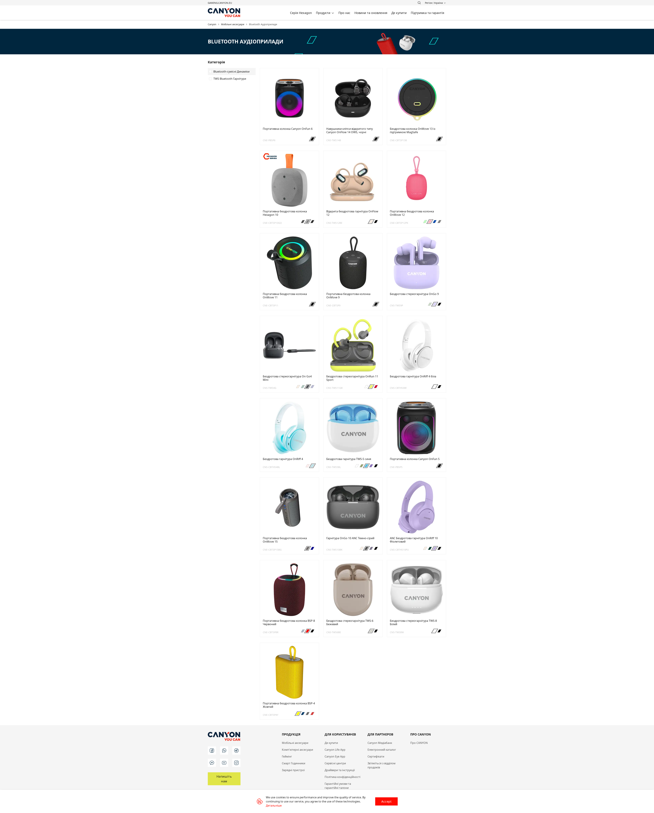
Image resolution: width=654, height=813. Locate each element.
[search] (419, 2)
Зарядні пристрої (293, 770)
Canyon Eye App (335, 756)
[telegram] (236, 750)
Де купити (331, 743)
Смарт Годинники (293, 763)
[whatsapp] (224, 750)
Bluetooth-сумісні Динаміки (231, 71)
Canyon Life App (335, 750)
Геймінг (287, 756)
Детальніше (274, 805)
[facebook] (212, 750)
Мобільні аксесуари (295, 743)
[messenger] (212, 763)
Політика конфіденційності (342, 777)
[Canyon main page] (224, 12)
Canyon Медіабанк (380, 743)
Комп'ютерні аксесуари (297, 750)
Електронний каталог (382, 750)
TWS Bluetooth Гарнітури (229, 79)
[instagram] (236, 763)
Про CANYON (419, 743)
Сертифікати (376, 756)
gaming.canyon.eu (220, 2)
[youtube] (224, 763)
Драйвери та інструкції (340, 770)
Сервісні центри (335, 763)
